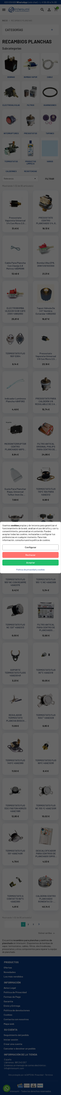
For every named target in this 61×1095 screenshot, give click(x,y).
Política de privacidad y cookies (30, 569)
